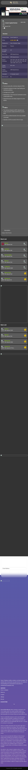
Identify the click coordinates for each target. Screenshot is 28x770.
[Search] (25, 2)
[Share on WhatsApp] (9, 227)
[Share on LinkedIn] (20, 227)
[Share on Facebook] (11, 227)
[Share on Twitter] (13, 227)
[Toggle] (3, 230)
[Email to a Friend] (16, 227)
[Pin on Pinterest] (18, 227)
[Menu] (2, 2)
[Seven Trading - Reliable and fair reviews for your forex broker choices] (14, 2)
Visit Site (23, 22)
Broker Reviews (9, 232)
